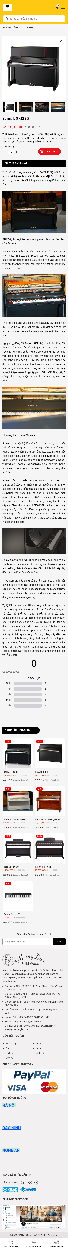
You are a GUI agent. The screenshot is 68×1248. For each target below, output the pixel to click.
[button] (4, 107)
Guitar (39, 1043)
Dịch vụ (40, 1052)
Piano (8, 1048)
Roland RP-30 (11, 866)
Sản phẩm (17, 27)
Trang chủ (6, 27)
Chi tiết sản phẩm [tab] (16, 163)
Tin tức (9, 1052)
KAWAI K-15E (41, 772)
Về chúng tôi (12, 1043)
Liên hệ (9, 1057)
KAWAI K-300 (10, 772)
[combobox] (34, 19)
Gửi (59, 941)
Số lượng (9, 146)
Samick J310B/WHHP (14, 819)
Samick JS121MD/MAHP (48, 819)
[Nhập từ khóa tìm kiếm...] (34, 19)
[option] (10, 107)
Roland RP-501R (43, 866)
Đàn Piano (28, 27)
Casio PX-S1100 (11, 914)
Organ (39, 1048)
